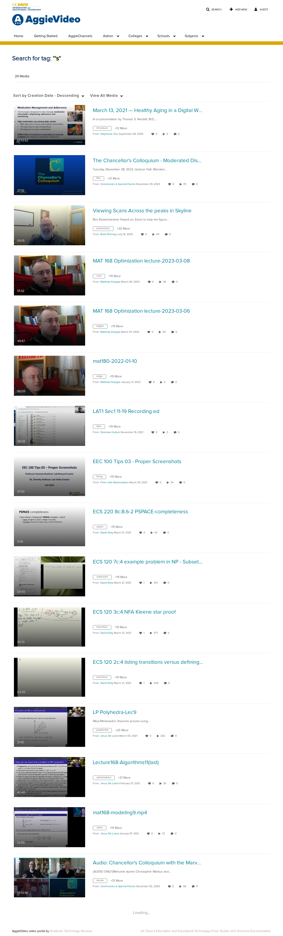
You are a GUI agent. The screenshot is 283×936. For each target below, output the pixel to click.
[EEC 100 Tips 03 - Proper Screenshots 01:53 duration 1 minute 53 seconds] (49, 476)
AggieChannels (80, 36)
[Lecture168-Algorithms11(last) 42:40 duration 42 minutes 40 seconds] (49, 776)
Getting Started (45, 36)
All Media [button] (104, 96)
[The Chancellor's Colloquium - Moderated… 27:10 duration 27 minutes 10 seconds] (49, 175)
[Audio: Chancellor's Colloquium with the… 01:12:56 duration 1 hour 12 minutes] (49, 877)
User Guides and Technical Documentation (241, 931)
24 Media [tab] (22, 76)
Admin (108, 36)
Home (18, 36)
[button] (213, 10)
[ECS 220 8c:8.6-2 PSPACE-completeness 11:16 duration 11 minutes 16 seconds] (49, 526)
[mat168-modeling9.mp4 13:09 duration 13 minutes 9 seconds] (49, 827)
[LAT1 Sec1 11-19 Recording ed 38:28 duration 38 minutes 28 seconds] (49, 425)
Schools (163, 36)
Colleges (135, 36)
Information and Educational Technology (183, 931)
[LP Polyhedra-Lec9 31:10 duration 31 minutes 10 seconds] (49, 726)
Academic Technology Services (71, 931)
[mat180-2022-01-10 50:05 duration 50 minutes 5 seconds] (49, 375)
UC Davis (147, 931)
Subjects (191, 36)
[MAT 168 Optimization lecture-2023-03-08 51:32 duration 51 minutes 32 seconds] (49, 275)
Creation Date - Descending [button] (46, 96)
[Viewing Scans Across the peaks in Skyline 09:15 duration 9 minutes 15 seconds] (49, 225)
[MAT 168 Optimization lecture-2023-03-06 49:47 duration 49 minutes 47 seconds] (49, 325)
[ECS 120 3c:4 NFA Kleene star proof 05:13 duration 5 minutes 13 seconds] (49, 626)
